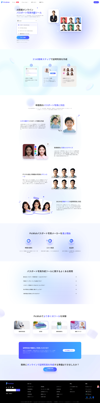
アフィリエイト (88, 389)
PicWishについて (88, 386)
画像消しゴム (43, 394)
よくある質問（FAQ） (74, 386)
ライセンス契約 (76, 401)
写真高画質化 (30, 389)
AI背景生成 (59, 389)
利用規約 (56, 401)
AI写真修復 (30, 394)
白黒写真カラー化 (44, 391)
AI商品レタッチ (59, 394)
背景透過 (29, 391)
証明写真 (58, 391)
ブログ (71, 389)
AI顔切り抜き (43, 396)
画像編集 (42, 386)
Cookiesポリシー (68, 401)
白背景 (58, 396)
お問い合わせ (72, 391)
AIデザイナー (59, 386)
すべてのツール (30, 386)
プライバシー (61, 401)
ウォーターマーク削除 (45, 389)
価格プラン (41, 2)
